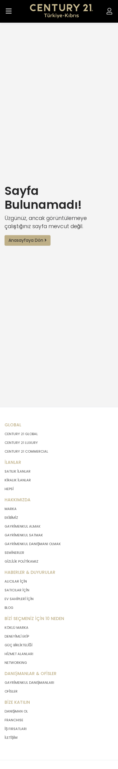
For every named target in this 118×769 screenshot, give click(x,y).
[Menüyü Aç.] (9, 11)
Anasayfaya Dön (26, 240)
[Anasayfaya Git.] (61, 11)
